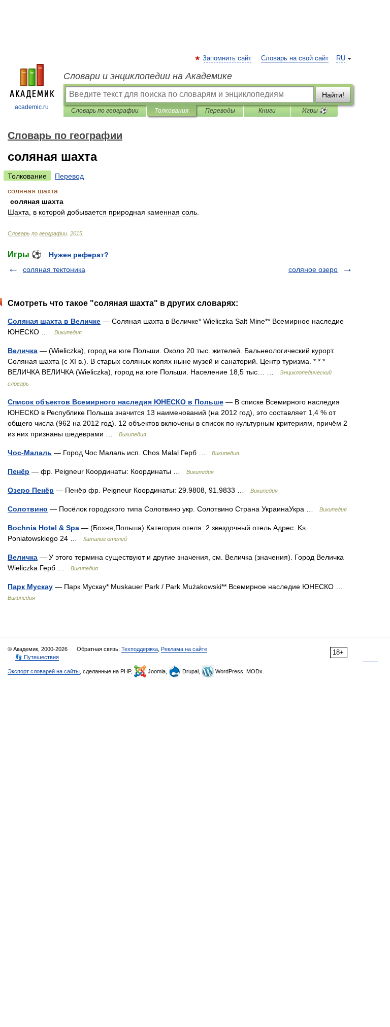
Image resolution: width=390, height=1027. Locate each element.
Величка (23, 351)
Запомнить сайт (227, 58)
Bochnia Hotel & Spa (43, 528)
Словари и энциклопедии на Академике (147, 76)
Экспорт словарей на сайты (44, 671)
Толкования (171, 110)
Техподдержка (139, 649)
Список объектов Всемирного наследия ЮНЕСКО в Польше (115, 402)
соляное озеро (313, 269)
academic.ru (32, 107)
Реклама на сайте (184, 649)
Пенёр (18, 471)
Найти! (333, 95)
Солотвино (28, 509)
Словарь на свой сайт (295, 58)
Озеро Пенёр (31, 490)
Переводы (220, 110)
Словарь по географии (105, 110)
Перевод (69, 176)
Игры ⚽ (314, 110)
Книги (267, 110)
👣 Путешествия (37, 657)
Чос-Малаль (30, 453)
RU (340, 58)
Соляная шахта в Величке (54, 321)
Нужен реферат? (79, 255)
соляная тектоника (54, 269)
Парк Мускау (30, 587)
